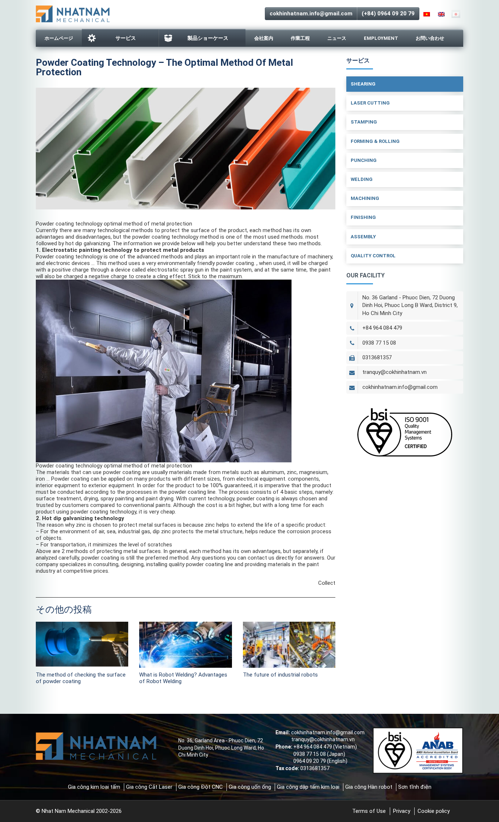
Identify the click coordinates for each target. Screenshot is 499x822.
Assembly (363, 236)
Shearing (363, 84)
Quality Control (373, 255)
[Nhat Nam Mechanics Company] (73, 13)
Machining (365, 198)
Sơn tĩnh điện (414, 787)
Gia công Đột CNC (200, 787)
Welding (362, 179)
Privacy (401, 811)
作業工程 (300, 38)
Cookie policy (434, 811)
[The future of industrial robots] (289, 645)
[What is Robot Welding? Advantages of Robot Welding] (185, 645)
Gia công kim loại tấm (94, 787)
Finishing (363, 217)
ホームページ (59, 38)
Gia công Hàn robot (368, 787)
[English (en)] (441, 14)
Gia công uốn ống (250, 787)
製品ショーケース (207, 38)
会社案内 (263, 38)
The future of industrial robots (280, 674)
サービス (125, 38)
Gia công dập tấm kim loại (308, 787)
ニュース (336, 38)
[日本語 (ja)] (456, 14)
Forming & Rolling (375, 141)
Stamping (364, 122)
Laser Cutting (370, 103)
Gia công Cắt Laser (149, 787)
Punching (364, 160)
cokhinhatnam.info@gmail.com (311, 13)
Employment (381, 38)
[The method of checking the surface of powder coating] (82, 645)
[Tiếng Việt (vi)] (426, 14)
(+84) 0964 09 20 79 (388, 13)
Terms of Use (369, 811)
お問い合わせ (430, 38)
